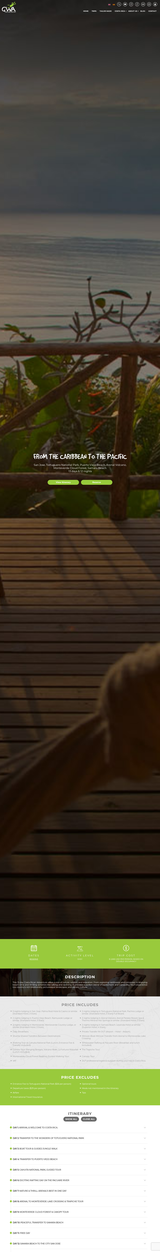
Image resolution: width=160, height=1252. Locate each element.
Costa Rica (120, 11)
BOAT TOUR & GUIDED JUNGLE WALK (35, 1149)
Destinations (125, 16)
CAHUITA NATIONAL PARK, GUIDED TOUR (37, 1170)
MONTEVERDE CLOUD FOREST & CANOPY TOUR (41, 1212)
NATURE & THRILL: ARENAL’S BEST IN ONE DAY (39, 1191)
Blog (142, 11)
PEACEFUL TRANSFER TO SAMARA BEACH (38, 1222)
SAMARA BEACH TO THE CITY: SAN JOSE (36, 1243)
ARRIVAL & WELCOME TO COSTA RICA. (35, 1127)
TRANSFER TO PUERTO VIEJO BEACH (35, 1159)
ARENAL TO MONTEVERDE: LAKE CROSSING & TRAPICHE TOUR (48, 1201)
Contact (152, 11)
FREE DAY (21, 1233)
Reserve (96, 482)
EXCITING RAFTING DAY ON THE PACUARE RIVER (41, 1180)
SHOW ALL (71, 1119)
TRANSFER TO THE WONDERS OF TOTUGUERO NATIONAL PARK (48, 1138)
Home (85, 11)
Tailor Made (106, 11)
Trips (94, 11)
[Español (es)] (114, 4)
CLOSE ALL (89, 1119)
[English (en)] (109, 4)
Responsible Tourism (139, 16)
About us (132, 11)
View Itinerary (63, 482)
